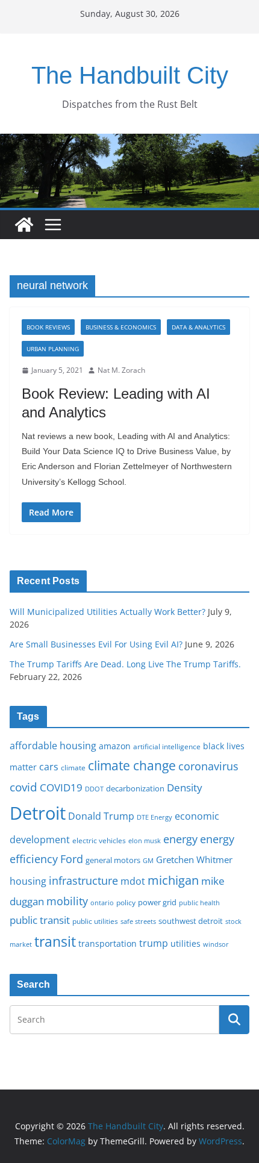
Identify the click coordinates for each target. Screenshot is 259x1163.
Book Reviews (48, 327)
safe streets (138, 921)
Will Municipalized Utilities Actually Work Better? (107, 611)
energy (180, 839)
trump (153, 943)
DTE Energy (154, 817)
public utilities (95, 921)
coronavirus (208, 766)
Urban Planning (53, 349)
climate (73, 767)
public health (199, 902)
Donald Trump (101, 816)
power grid (157, 902)
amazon (115, 746)
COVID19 (61, 787)
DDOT (94, 788)
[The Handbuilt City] (129, 142)
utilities (185, 943)
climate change (132, 765)
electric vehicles (99, 840)
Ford (71, 858)
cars (48, 766)
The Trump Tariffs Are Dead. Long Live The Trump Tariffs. (125, 664)
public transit (40, 920)
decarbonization (135, 788)
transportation (107, 943)
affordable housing (53, 745)
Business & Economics (121, 327)
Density (184, 787)
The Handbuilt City (129, 75)
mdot (132, 881)
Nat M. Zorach (121, 370)
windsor (216, 944)
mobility (67, 901)
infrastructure (83, 880)
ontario (102, 903)
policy (126, 902)
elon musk (144, 840)
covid (23, 787)
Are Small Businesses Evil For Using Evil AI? (96, 644)
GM (148, 860)
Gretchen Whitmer (194, 859)
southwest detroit (190, 920)
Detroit (38, 813)
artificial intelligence (167, 746)
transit (55, 941)
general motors (113, 860)
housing (28, 881)
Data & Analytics (198, 327)
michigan (173, 879)
